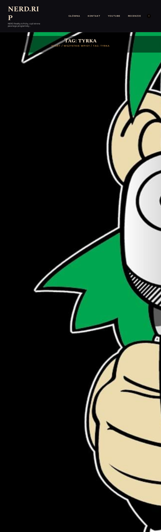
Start (56, 45)
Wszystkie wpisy (77, 45)
